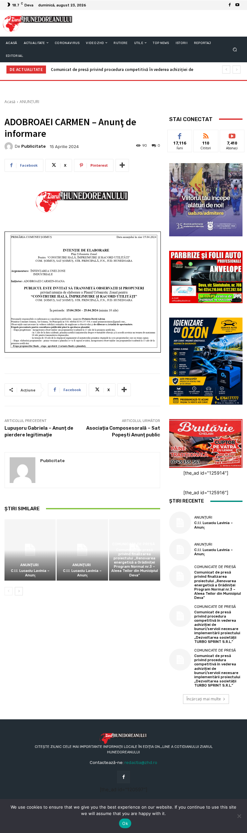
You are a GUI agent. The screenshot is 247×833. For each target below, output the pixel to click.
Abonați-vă (232, 134)
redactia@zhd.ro (140, 762)
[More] (122, 165)
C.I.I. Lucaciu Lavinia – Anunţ (30, 573)
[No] (239, 816)
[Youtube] (237, 5)
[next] (237, 70)
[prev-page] (9, 591)
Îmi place (180, 134)
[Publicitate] (10, 146)
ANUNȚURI (29, 101)
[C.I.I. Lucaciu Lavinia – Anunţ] (30, 550)
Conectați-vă (206, 137)
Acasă (10, 101)
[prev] (226, 70)
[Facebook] (229, 5)
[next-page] (19, 591)
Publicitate (33, 146)
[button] (235, 49)
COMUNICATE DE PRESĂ (133, 544)
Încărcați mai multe (204, 699)
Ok (125, 823)
